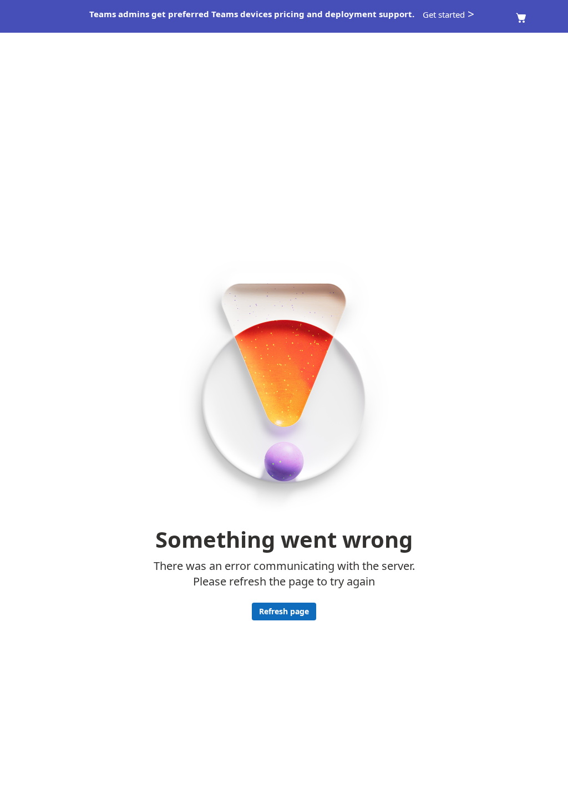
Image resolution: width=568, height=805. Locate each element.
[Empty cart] (521, 17)
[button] (449, 14)
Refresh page (284, 611)
